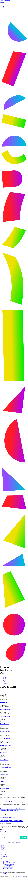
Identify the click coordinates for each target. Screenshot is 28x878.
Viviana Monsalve (5, 716)
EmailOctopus (17, 842)
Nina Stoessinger (5, 709)
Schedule (5, 680)
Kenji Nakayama (5, 738)
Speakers (5, 679)
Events (2, 848)
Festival (3, 847)
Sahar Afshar (4, 760)
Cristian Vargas (5, 731)
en (3, 7)
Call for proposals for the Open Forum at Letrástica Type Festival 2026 (12, 809)
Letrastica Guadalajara (9, 864)
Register (5, 683)
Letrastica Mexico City (9, 862)
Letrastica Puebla (8, 865)
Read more (2, 831)
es (3, 6)
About (2, 845)
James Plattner (4, 724)
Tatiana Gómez (4, 788)
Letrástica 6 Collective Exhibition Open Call (13, 802)
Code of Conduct (5, 854)
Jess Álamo (3, 753)
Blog (2, 849)
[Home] (2, 2)
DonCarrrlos (4, 774)
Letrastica (6, 861)
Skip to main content (5, 0)
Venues (4, 681)
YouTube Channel (8, 868)
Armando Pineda (5, 767)
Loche (2, 781)
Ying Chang (3, 702)
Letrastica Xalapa (8, 867)
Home (4, 677)
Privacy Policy (4, 856)
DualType (3, 873)
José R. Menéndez (5, 745)
